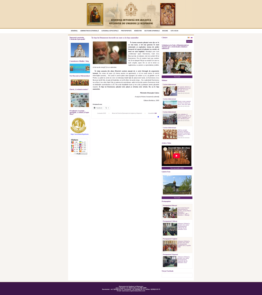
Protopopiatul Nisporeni (170, 254)
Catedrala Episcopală (109, 31)
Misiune (165, 31)
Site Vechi (174, 31)
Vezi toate (177, 77)
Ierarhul (74, 31)
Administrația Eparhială (89, 31)
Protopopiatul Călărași (170, 221)
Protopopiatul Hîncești (170, 205)
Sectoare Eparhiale (152, 31)
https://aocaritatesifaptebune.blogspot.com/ (80, 134)
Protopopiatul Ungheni (170, 238)
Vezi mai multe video (177, 168)
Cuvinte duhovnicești (169, 84)
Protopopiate (126, 31)
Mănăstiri (138, 31)
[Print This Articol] (158, 117)
